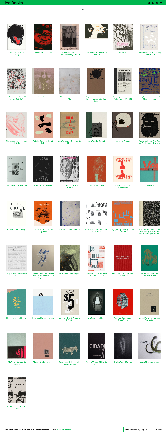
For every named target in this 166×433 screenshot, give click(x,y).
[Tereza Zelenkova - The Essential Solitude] (149, 258)
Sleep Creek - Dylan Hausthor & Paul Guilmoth (70, 363)
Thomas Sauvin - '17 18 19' (43, 362)
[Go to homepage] (16, 2)
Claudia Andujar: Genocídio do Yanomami (96, 54)
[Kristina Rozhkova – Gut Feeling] (16, 37)
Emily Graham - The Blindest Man (16, 275)
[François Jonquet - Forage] (16, 213)
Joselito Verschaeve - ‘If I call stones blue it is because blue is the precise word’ (43, 276)
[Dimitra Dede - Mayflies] (123, 346)
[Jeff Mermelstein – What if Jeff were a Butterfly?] (16, 81)
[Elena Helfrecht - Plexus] (43, 169)
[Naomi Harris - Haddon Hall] (16, 302)
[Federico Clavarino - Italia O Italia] (43, 125)
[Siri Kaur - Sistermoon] (43, 81)
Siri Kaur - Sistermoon (43, 97)
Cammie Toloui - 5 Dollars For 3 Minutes (70, 319)
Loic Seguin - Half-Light (96, 318)
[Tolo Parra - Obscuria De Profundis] (16, 346)
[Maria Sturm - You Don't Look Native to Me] (123, 169)
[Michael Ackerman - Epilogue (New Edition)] (149, 302)
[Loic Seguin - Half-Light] (96, 302)
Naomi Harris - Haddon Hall (16, 318)
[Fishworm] (123, 37)
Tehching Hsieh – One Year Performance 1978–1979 (123, 98)
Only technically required (137, 429)
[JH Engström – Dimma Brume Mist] (69, 81)
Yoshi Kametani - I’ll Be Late (16, 185)
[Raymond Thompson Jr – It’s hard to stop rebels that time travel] (96, 81)
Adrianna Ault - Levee (96, 185)
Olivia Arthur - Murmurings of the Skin (16, 142)
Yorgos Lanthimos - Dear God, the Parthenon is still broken (149, 142)
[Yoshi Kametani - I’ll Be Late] (16, 169)
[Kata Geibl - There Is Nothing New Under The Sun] (96, 258)
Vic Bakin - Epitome (123, 141)
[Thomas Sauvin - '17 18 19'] (43, 346)
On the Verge (149, 185)
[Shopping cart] (153, 2)
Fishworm (123, 53)
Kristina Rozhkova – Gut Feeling (16, 54)
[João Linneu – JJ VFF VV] (43, 37)
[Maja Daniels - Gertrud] (96, 125)
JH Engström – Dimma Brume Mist (70, 98)
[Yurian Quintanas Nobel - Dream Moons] (123, 302)
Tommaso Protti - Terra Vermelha (69, 186)
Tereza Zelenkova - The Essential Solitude (149, 275)
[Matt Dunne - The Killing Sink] (69, 258)
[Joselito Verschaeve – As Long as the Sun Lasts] (149, 37)
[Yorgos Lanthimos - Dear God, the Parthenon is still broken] (149, 125)
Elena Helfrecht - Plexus (43, 185)
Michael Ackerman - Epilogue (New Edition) (149, 319)
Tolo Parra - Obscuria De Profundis (17, 363)
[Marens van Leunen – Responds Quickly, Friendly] (69, 37)
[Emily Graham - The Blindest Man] (16, 258)
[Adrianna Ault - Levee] (96, 169)
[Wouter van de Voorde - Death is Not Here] (96, 213)
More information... (64, 429)
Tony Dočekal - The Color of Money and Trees (149, 98)
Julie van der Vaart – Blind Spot (69, 229)
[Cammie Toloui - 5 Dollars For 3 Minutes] (69, 302)
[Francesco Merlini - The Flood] (43, 302)
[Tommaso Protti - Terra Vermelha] (69, 169)
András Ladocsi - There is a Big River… (69, 142)
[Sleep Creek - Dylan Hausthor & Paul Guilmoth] (69, 346)
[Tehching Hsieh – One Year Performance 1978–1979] (123, 81)
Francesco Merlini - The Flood (43, 318)
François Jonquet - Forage (16, 229)
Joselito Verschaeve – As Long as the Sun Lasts (150, 54)
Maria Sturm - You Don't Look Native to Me (123, 186)
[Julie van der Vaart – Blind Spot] (69, 213)
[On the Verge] (149, 169)
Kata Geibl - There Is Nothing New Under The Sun (96, 275)
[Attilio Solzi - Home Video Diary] (16, 390)
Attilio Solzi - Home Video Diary (16, 407)
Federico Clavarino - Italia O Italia (43, 142)
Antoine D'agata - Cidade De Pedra (96, 363)
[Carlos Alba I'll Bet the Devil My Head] (43, 213)
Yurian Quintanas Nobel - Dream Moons (123, 319)
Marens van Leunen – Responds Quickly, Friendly (70, 54)
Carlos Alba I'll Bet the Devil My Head (43, 230)
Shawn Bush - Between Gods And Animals (122, 275)
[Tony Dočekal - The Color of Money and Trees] (149, 81)
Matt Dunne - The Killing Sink (69, 274)
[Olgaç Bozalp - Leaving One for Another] (123, 213)
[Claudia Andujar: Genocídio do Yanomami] (96, 31)
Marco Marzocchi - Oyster (149, 362)
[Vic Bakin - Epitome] (123, 125)
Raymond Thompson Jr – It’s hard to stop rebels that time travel (96, 99)
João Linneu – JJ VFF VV (43, 53)
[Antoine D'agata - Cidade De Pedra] (96, 346)
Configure (157, 429)
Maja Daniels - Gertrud (96, 141)
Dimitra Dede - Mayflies (123, 362)
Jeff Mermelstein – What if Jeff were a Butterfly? (16, 98)
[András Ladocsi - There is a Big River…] (69, 125)
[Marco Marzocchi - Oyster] (149, 346)
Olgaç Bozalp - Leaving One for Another (123, 230)
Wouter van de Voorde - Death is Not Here (96, 230)
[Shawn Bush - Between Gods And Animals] (123, 258)
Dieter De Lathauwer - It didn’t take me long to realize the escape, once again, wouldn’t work (150, 231)
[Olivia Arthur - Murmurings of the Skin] (16, 125)
